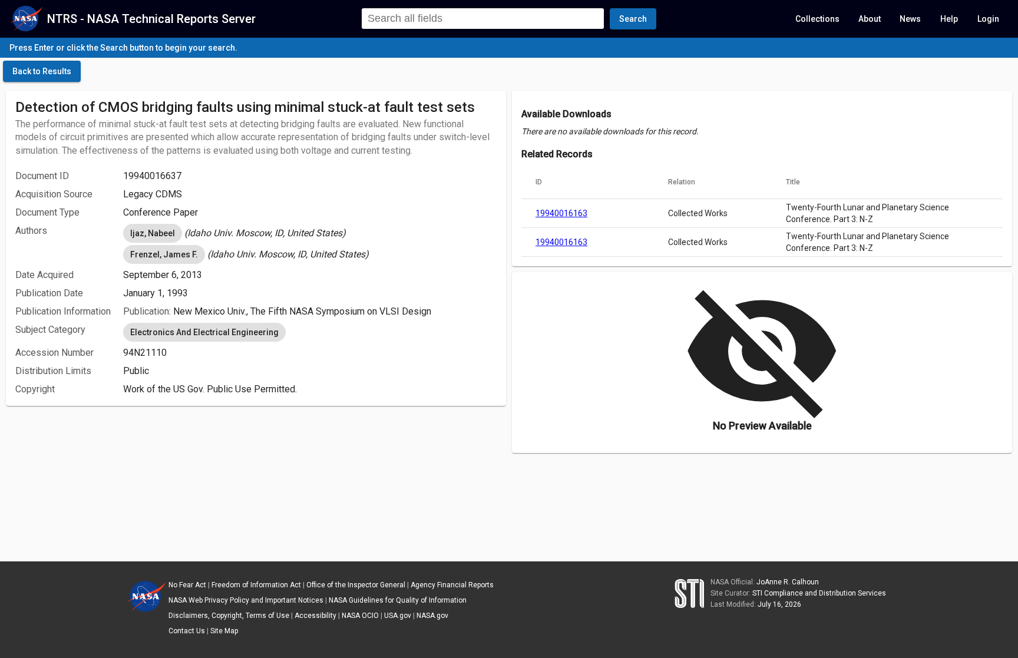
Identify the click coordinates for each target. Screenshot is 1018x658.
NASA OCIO (360, 615)
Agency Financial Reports (452, 585)
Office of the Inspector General (355, 585)
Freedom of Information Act (256, 585)
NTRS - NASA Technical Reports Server (151, 19)
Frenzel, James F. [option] (164, 254)
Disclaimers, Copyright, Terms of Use (228, 615)
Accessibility (315, 615)
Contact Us (186, 631)
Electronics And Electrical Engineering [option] (204, 332)
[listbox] (310, 233)
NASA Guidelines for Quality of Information (398, 600)
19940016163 (561, 213)
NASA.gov (432, 615)
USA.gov (397, 615)
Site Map (224, 631)
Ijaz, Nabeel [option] (152, 233)
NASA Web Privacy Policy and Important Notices (245, 600)
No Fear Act (187, 585)
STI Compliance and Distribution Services (819, 593)
